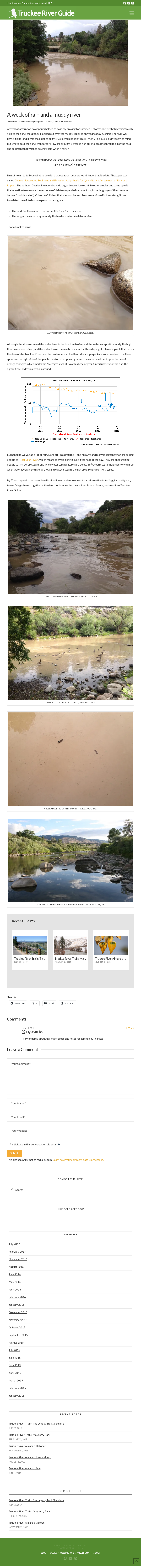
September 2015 (18, 1335)
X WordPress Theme (70, 1548)
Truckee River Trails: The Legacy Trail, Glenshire (36, 1423)
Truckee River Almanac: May (25, 1468)
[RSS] (132, 3)
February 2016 (17, 1297)
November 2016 (18, 1259)
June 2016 (15, 1274)
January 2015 (16, 1395)
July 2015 (14, 1350)
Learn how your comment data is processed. (78, 1159)
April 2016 (15, 1289)
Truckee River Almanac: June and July (30, 1457)
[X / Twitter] (128, 3)
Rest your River (29, 459)
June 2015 (15, 1357)
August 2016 (16, 1266)
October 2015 (17, 1327)
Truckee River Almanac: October (27, 1445)
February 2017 (17, 1251)
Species (53, 1553)
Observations (67, 1553)
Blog (43, 1553)
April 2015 (15, 1372)
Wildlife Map (83, 1553)
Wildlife (21, 121)
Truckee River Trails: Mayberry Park (29, 1434)
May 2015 (15, 1365)
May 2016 (15, 1281)
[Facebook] (124, 3)
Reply (129, 1028)
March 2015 (16, 1380)
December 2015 (18, 1312)
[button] (131, 13)
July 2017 (14, 1244)
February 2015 (17, 1388)
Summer (13, 121)
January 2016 (16, 1304)
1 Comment (66, 121)
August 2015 (16, 1342)
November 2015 (18, 1319)
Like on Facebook (70, 1209)
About (97, 1553)
